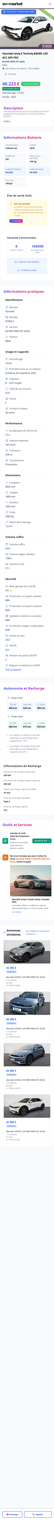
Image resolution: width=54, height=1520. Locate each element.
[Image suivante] (50, 29)
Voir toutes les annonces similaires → (37, 932)
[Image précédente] (4, 29)
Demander (17, 221)
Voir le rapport (13, 669)
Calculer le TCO (40, 841)
